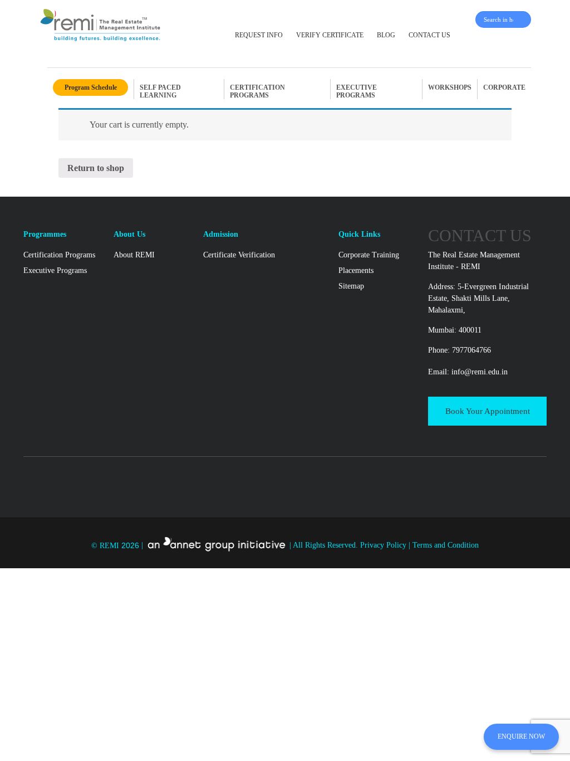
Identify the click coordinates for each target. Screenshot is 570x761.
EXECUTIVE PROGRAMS (356, 91)
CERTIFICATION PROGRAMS (257, 91)
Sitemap (351, 286)
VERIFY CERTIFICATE (329, 35)
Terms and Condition (445, 546)
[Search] (524, 19)
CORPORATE (504, 87)
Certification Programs (59, 255)
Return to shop (95, 168)
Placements (356, 270)
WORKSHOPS (449, 87)
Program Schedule (91, 87)
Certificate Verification (239, 255)
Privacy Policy (384, 546)
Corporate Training (368, 255)
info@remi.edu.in (479, 372)
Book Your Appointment (487, 411)
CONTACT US (429, 35)
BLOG (386, 35)
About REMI (134, 255)
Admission (220, 234)
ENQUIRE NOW (521, 736)
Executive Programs (55, 270)
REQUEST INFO (259, 35)
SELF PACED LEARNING (160, 91)
